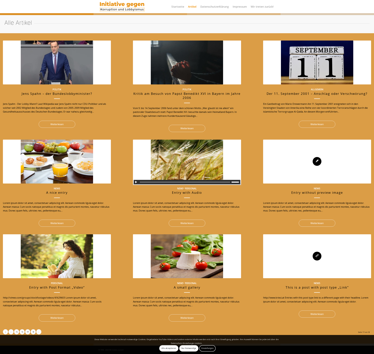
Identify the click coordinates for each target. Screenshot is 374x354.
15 (17, 332)
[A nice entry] (57, 162)
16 (22, 332)
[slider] (236, 182)
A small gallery (187, 287)
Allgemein (317, 89)
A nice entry (57, 192)
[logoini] (122, 6)
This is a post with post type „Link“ (317, 287)
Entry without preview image (317, 192)
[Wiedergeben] (136, 182)
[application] (187, 182)
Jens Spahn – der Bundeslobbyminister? (57, 93)
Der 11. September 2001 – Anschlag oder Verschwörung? (317, 93)
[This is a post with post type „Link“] (317, 256)
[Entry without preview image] (317, 162)
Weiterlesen (57, 124)
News (57, 188)
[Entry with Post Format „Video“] (57, 256)
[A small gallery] (187, 256)
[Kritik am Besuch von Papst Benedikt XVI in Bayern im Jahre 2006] (187, 62)
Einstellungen (207, 348)
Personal (191, 188)
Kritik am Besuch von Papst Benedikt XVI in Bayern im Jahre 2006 (186, 95)
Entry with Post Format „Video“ (57, 287)
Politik (57, 89)
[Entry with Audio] (187, 162)
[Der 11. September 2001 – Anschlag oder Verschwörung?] (317, 62)
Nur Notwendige (188, 348)
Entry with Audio (187, 192)
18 (33, 332)
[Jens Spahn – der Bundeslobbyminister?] (57, 62)
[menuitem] (177, 6)
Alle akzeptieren (168, 348)
